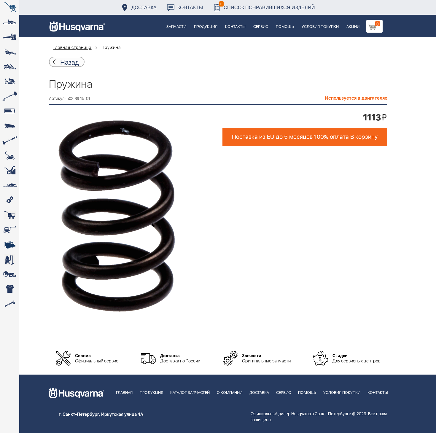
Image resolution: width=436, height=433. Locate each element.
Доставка (144, 7)
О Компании (229, 393)
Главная (124, 393)
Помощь (285, 27)
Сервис (260, 27)
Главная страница (72, 48)
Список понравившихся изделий (267, 5)
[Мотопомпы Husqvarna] (9, 244)
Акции (352, 27)
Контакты (190, 7)
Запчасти (176, 27)
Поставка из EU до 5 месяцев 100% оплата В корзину (305, 137)
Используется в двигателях (356, 98)
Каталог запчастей (190, 393)
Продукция (205, 27)
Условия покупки (320, 27)
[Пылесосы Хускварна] (9, 259)
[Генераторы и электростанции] (9, 215)
